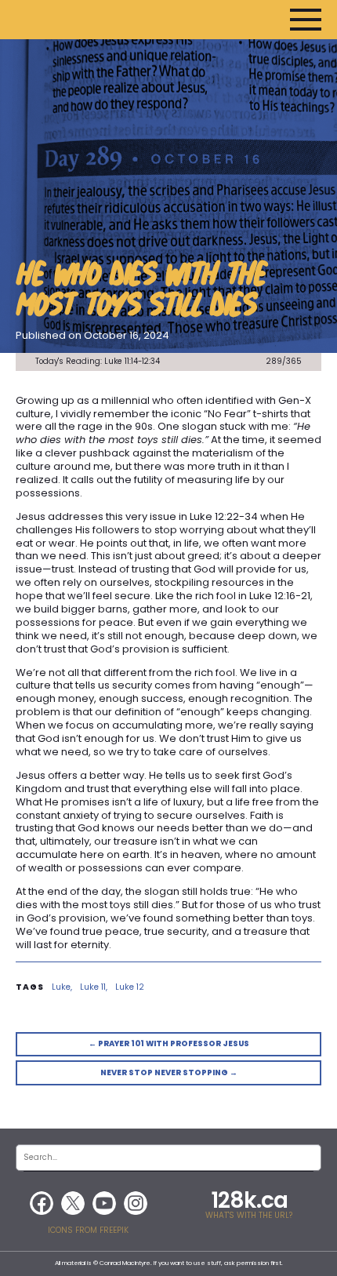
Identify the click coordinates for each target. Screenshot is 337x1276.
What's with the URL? (248, 1215)
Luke (61, 987)
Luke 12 (129, 987)
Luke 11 (93, 987)
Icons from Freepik (88, 1230)
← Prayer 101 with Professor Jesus (169, 1043)
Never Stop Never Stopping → (168, 1072)
